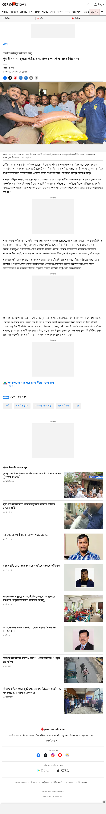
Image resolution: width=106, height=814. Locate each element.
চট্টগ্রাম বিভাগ (63, 405)
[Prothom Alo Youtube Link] (61, 755)
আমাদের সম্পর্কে (20, 782)
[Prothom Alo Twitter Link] (47, 755)
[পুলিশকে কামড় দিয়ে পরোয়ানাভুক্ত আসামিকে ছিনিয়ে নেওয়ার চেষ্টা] (83, 516)
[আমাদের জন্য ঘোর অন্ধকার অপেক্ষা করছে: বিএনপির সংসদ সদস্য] (83, 639)
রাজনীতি (23, 12)
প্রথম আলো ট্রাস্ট (53, 735)
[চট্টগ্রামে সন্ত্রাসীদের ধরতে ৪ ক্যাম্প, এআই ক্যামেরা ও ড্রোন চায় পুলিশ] (83, 670)
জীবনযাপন (77, 12)
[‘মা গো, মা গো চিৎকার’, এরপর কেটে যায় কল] (83, 547)
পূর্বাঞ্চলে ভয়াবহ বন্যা (43, 405)
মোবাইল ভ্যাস (51, 740)
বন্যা (77, 405)
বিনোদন (60, 12)
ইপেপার (85, 735)
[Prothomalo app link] (43, 770)
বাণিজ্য (37, 12)
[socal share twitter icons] (10, 79)
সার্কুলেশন (45, 782)
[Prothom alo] (14, 4)
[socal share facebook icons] (5, 79)
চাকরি (68, 12)
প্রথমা (93, 735)
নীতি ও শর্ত (58, 782)
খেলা (52, 12)
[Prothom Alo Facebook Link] (39, 755)
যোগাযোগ (70, 782)
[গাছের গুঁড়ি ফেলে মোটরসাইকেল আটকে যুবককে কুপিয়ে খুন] (83, 577)
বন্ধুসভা (65, 735)
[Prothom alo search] (88, 4)
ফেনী (8, 405)
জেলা (5, 44)
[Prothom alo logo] (53, 730)
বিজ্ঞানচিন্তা (40, 735)
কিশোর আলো (28, 735)
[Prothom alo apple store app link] (63, 770)
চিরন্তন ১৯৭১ (75, 735)
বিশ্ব (30, 12)
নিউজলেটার (83, 782)
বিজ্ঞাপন (34, 782)
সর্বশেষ (5, 12)
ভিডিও (86, 12)
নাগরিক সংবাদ (15, 735)
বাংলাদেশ (14, 12)
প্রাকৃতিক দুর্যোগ (22, 405)
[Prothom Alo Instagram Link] (54, 755)
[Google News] (67, 756)
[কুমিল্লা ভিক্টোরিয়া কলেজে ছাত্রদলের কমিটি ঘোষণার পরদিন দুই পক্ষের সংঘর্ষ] (83, 485)
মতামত (45, 12)
